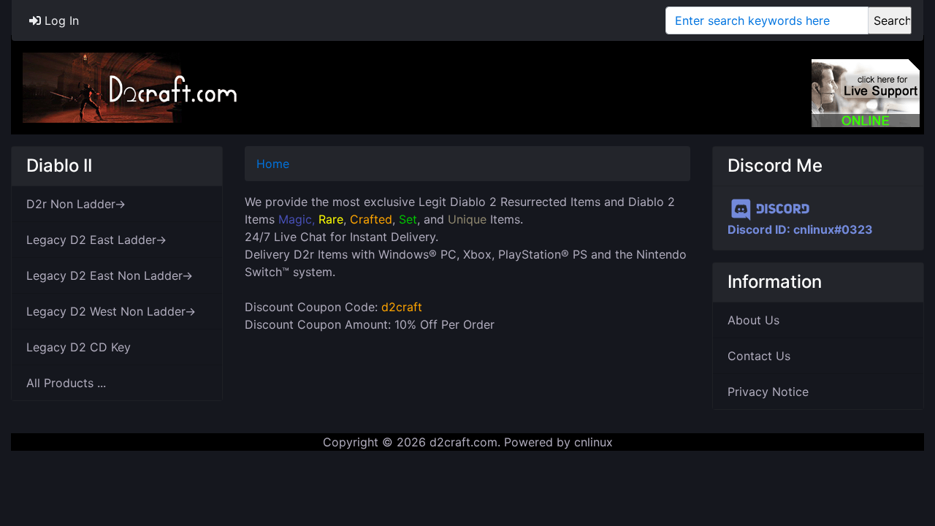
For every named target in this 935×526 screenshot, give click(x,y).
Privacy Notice (768, 391)
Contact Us (759, 355)
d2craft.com (463, 442)
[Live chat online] (865, 93)
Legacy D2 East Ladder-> (96, 239)
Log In (60, 20)
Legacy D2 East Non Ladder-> (109, 275)
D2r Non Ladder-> (76, 204)
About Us (753, 320)
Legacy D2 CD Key (78, 347)
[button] (908, 454)
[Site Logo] (132, 86)
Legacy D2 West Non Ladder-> (111, 311)
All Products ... (66, 383)
